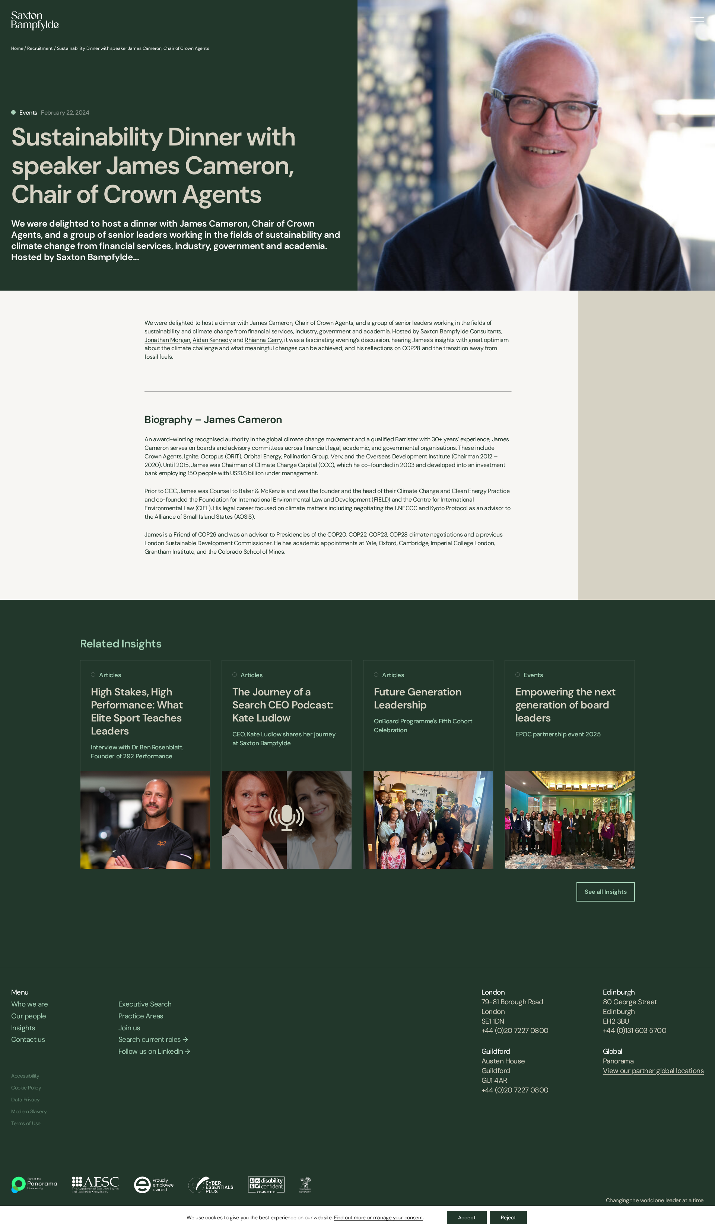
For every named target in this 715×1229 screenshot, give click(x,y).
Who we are (29, 1004)
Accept (467, 1217)
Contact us (28, 1039)
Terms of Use (26, 1123)
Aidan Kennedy (212, 340)
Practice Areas (140, 1016)
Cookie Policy (26, 1087)
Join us (129, 1028)
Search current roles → (153, 1039)
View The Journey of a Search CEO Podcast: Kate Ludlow (287, 764)
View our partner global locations (653, 1070)
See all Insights (606, 892)
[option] (145, 764)
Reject (508, 1217)
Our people (28, 1016)
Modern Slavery (29, 1111)
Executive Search (145, 1004)
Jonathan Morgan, (167, 340)
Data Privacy (25, 1099)
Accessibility (25, 1075)
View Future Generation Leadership (428, 764)
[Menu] (697, 16)
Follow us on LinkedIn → (154, 1051)
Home (17, 48)
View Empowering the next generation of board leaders (570, 764)
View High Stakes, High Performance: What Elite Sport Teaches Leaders (145, 764)
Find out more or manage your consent (378, 1217)
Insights (23, 1028)
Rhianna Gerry (263, 340)
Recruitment (40, 48)
